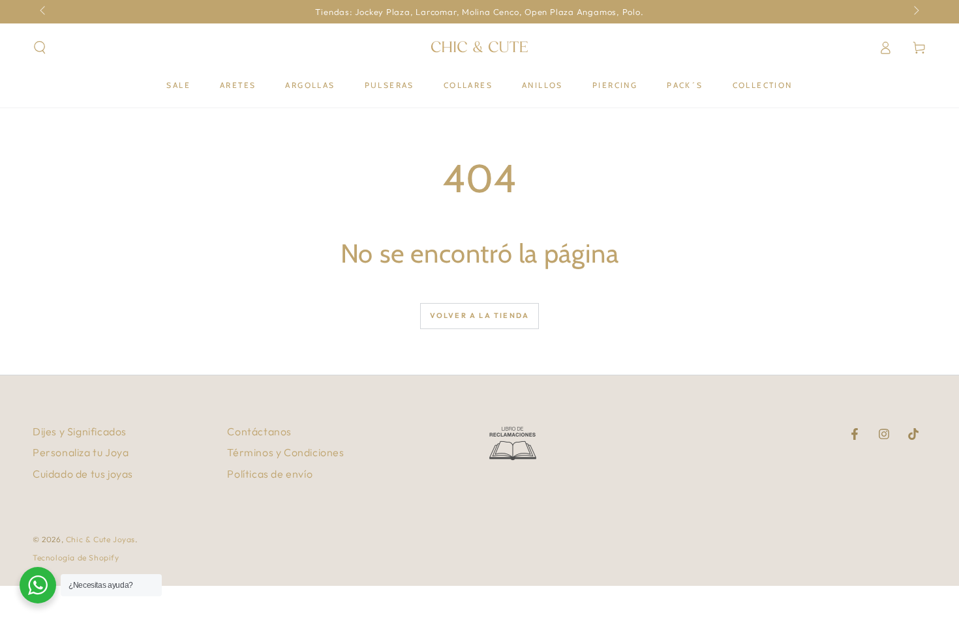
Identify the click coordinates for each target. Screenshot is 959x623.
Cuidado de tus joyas (83, 473)
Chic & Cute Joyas (100, 539)
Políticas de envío (269, 473)
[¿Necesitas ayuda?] (38, 585)
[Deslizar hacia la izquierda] (44, 11)
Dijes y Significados (80, 431)
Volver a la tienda (480, 315)
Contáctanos (259, 431)
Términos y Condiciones (285, 452)
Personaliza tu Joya (81, 452)
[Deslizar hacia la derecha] (915, 11)
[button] (40, 47)
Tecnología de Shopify (76, 557)
